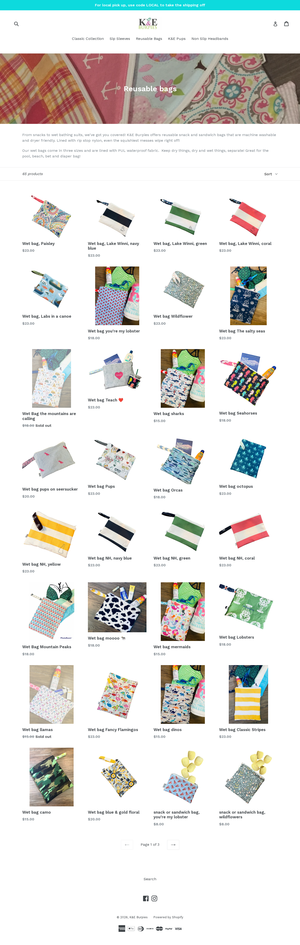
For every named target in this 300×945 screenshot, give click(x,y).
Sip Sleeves (120, 38)
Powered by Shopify (168, 917)
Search (150, 879)
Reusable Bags (149, 38)
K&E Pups (177, 38)
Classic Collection (88, 38)
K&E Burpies (139, 917)
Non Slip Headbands (209, 38)
